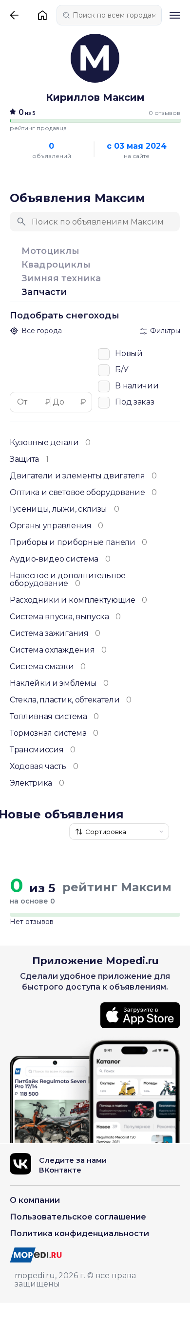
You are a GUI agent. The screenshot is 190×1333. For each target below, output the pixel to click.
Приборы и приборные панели (78, 542)
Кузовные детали (50, 443)
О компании (35, 1200)
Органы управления (56, 526)
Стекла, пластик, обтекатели (71, 700)
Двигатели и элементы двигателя (83, 476)
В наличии (136, 385)
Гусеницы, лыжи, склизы (64, 509)
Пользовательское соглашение (78, 1217)
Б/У (121, 369)
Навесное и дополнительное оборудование (68, 579)
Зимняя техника (61, 278)
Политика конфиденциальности (79, 1233)
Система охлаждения (58, 650)
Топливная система (54, 717)
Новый (128, 353)
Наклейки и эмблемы (59, 683)
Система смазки (48, 667)
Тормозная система (54, 733)
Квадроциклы (56, 265)
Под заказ (134, 401)
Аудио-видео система (60, 559)
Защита (29, 459)
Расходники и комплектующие (78, 600)
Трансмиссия (43, 750)
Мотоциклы (50, 251)
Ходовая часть (44, 766)
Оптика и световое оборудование (83, 493)
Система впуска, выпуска (65, 617)
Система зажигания (55, 633)
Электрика (37, 783)
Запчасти (44, 292)
